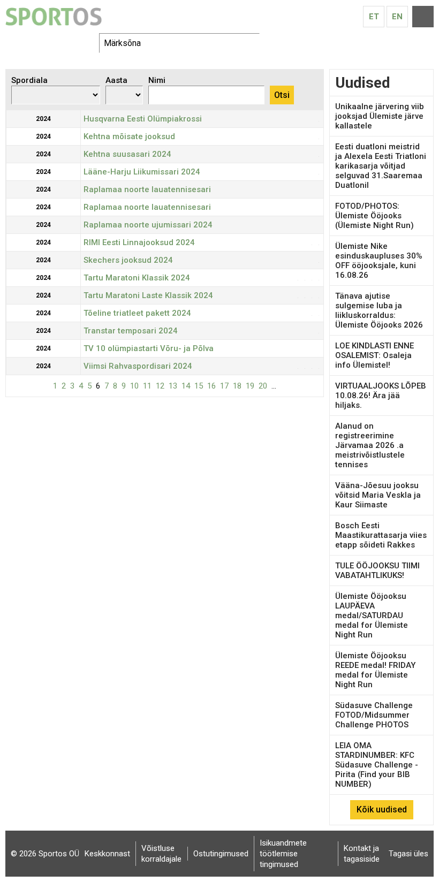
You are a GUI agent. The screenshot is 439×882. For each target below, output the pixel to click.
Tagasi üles (408, 853)
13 (173, 386)
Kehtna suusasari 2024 (127, 154)
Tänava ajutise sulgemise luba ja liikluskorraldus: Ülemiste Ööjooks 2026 (379, 310)
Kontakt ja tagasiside (362, 853)
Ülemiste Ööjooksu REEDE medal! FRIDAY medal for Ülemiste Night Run (375, 670)
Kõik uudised (382, 809)
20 (263, 386)
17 (224, 386)
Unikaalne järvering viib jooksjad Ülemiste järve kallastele (379, 116)
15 (198, 386)
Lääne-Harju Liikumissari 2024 (142, 172)
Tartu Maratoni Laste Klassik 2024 (148, 295)
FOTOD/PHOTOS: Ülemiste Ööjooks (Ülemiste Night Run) (374, 215)
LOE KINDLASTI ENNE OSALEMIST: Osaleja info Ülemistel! (374, 355)
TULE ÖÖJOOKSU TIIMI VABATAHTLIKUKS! (377, 570)
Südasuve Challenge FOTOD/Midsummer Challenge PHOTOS (374, 715)
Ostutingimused (220, 853)
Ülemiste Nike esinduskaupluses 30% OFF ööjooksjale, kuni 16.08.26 (378, 260)
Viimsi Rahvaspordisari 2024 (138, 366)
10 (134, 386)
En (397, 16)
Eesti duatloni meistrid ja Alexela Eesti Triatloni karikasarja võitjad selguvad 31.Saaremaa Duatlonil (380, 166)
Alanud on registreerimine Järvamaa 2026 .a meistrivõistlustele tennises (370, 445)
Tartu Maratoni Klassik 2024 (137, 278)
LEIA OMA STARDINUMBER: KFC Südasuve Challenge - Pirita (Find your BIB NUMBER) (376, 765)
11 (147, 386)
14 (185, 386)
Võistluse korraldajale (161, 853)
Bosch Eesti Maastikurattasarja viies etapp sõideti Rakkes (381, 535)
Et (374, 16)
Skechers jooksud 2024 (128, 260)
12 (160, 386)
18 (237, 386)
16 (211, 386)
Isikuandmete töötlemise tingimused (283, 853)
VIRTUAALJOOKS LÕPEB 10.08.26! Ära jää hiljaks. (380, 395)
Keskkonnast (107, 853)
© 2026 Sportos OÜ (45, 853)
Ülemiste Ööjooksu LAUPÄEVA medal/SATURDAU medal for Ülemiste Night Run (371, 615)
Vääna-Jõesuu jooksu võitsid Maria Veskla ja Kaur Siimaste (378, 495)
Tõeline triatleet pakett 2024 (137, 313)
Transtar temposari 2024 (131, 331)
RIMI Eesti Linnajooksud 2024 (139, 242)
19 (250, 386)
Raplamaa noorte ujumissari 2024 (148, 225)
